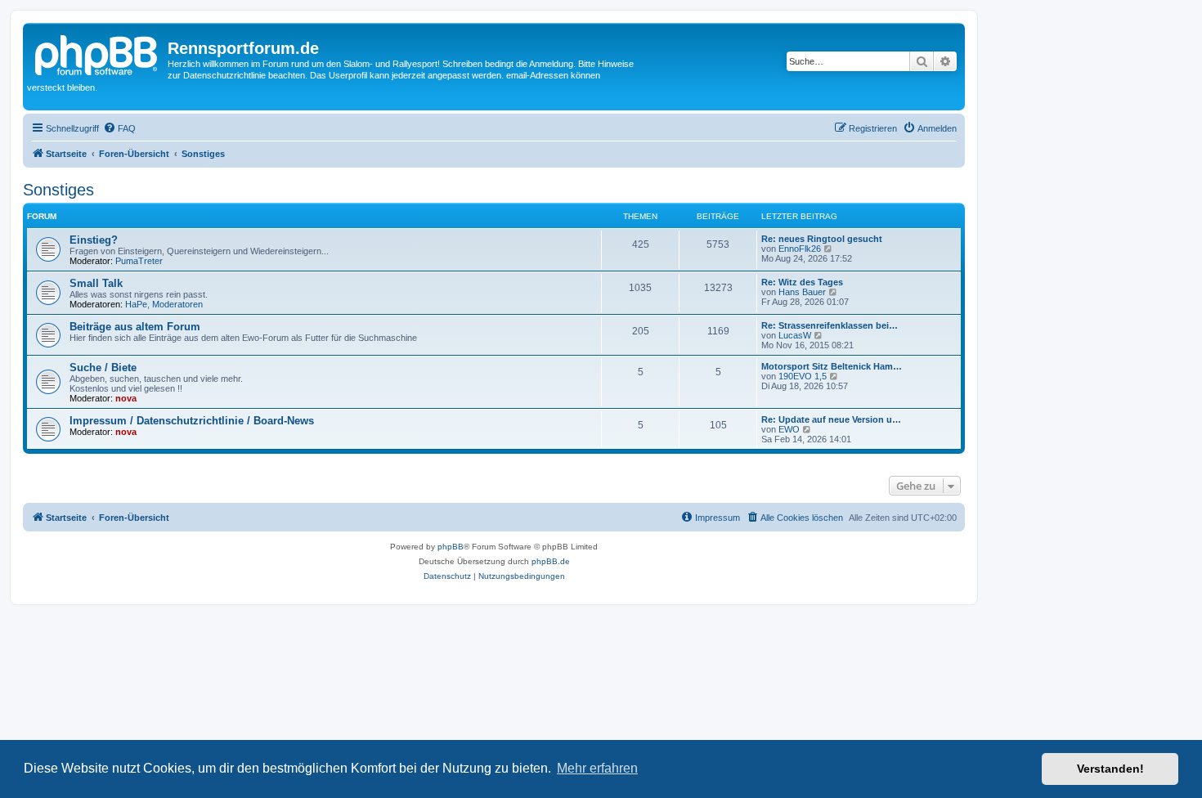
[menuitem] (119, 128)
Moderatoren (177, 304)
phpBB (450, 546)
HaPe (136, 304)
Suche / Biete (103, 367)
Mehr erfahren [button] (597, 768)
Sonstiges (58, 190)
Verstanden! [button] (1110, 768)
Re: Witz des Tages (802, 282)
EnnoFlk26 (799, 248)
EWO (789, 429)
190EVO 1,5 (802, 376)
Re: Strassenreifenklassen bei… (829, 325)
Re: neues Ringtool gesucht (821, 239)
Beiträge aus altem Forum (135, 327)
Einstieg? (94, 240)
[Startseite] (97, 53)
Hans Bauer (802, 292)
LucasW (794, 335)
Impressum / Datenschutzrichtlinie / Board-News (192, 421)
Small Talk (96, 283)
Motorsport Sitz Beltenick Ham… (831, 366)
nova (126, 398)
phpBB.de (550, 561)
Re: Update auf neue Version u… (831, 419)
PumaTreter (139, 261)
